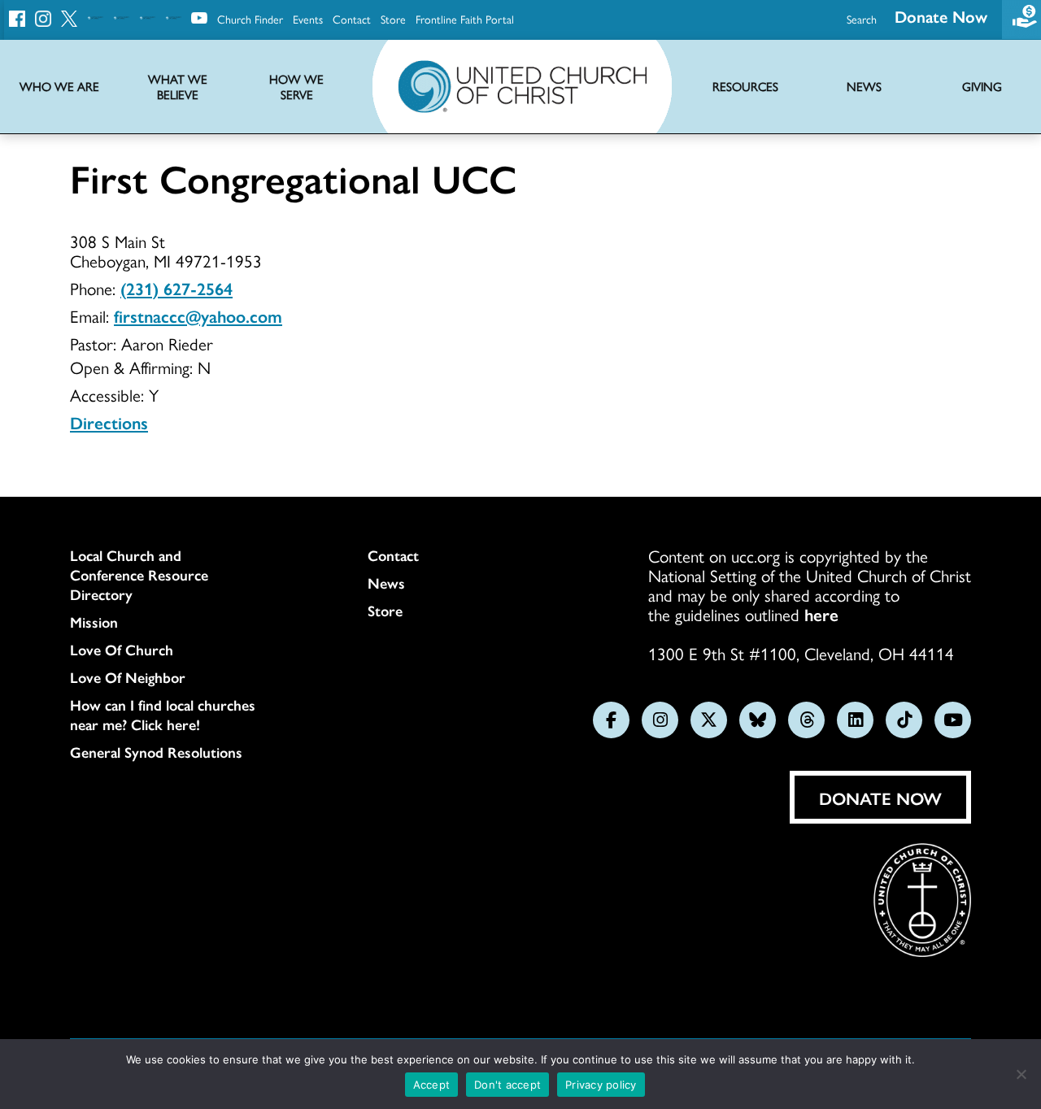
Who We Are (59, 86)
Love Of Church (121, 649)
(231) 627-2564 (176, 288)
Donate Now (941, 16)
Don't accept (507, 1084)
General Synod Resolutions (156, 752)
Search (862, 18)
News (386, 583)
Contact (352, 18)
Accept (432, 1084)
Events (308, 18)
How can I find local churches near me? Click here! (162, 714)
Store (393, 18)
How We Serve (296, 87)
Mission (94, 622)
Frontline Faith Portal (465, 18)
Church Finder (250, 18)
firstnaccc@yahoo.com (198, 315)
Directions (109, 422)
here (821, 614)
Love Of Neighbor (127, 677)
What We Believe (177, 87)
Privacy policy (601, 1084)
